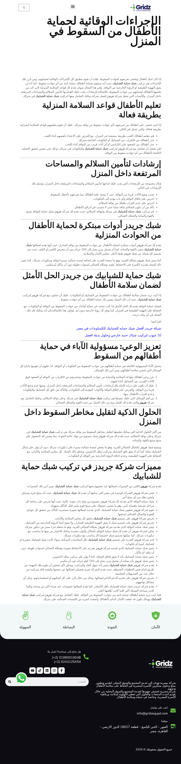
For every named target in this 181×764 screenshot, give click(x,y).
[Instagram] (54, 670)
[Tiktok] (40, 670)
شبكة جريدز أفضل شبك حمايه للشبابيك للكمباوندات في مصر (119, 328)
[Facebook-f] (61, 670)
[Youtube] (32, 670)
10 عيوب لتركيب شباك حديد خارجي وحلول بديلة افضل (123, 335)
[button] (73, 6)
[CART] (24, 7)
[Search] (9, 681)
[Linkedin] (47, 670)
